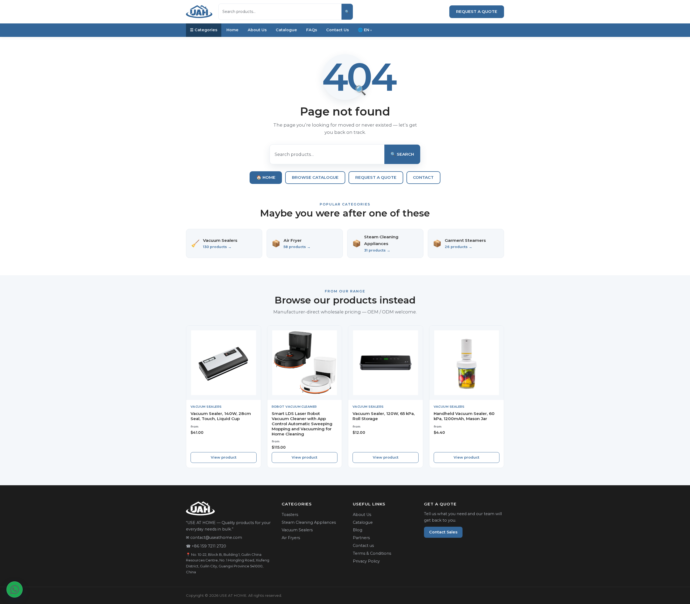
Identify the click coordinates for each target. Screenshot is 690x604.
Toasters (290, 514)
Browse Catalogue (315, 177)
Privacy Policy (366, 561)
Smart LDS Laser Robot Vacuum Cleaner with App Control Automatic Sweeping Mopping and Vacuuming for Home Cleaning (302, 424)
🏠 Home (265, 177)
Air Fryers (291, 537)
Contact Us (337, 29)
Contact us (363, 545)
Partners (361, 537)
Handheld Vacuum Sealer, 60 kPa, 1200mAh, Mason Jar (464, 416)
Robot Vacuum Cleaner (294, 407)
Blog (357, 530)
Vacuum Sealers (206, 407)
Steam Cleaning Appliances (309, 522)
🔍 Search (402, 154)
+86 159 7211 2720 (209, 546)
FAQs (311, 29)
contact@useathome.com (216, 537)
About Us (257, 29)
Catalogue (286, 29)
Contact (423, 177)
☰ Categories (203, 29)
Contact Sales (443, 532)
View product (223, 457)
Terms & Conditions (372, 553)
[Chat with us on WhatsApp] (14, 589)
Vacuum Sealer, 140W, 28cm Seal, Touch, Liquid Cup (221, 416)
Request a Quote (476, 11)
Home (232, 29)
